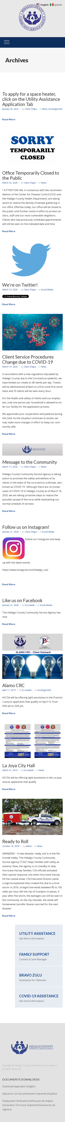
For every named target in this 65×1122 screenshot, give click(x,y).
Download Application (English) (18, 1086)
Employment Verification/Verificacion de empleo (27, 1101)
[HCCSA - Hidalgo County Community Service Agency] (32, 5)
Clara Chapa (31, 108)
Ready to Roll (15, 841)
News (44, 108)
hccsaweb (30, 605)
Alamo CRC (13, 685)
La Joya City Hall (18, 765)
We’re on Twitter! (20, 284)
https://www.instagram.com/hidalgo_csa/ (25, 569)
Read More (8, 119)
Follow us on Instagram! (25, 527)
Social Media (47, 289)
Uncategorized (55, 108)
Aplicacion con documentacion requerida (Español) (30, 1093)
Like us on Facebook (22, 600)
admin (29, 846)
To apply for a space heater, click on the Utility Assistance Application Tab (31, 99)
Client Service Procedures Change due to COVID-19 (28, 359)
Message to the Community (29, 462)
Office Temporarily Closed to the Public (30, 175)
